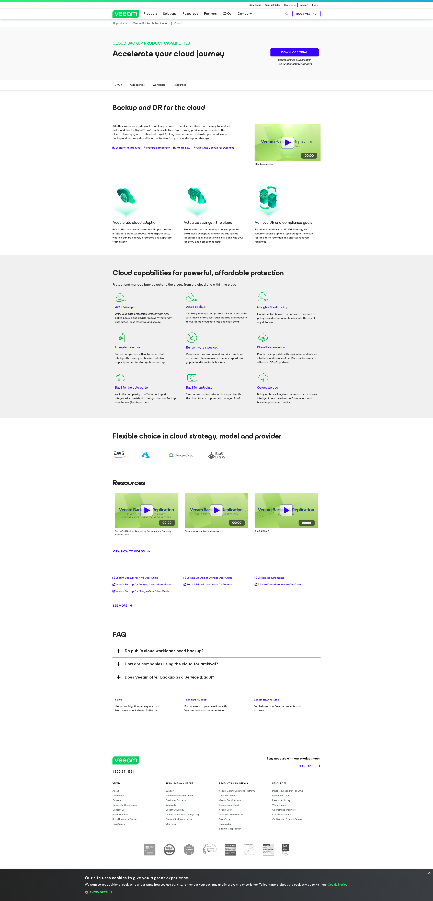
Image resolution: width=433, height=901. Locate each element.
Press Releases (120, 814)
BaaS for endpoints (199, 387)
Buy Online (290, 5)
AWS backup (124, 307)
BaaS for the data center (132, 387)
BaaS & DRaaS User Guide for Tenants (210, 585)
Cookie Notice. (338, 884)
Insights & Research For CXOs (287, 791)
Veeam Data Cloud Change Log (182, 814)
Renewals (171, 805)
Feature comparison (158, 148)
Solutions (169, 13)
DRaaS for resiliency (271, 347)
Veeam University (175, 810)
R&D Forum (171, 824)
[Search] (287, 14)
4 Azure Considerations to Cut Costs (279, 585)
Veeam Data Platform (230, 800)
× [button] (429, 873)
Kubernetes (225, 824)
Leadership (118, 796)
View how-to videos (129, 551)
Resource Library (281, 800)
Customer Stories (281, 814)
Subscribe (307, 766)
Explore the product (128, 148)
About (115, 791)
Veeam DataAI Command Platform (237, 791)
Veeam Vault (225, 810)
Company (244, 13)
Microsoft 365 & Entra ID (231, 814)
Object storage (267, 387)
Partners (210, 13)
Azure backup (195, 307)
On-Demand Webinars (284, 810)
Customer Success (176, 800)
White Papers (279, 805)
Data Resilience (227, 796)
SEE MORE (120, 605)
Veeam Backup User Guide (137, 578)
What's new (183, 148)
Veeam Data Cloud (229, 805)
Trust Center (119, 824)
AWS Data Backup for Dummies (215, 148)
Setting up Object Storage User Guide (209, 578)
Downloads (255, 5)
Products (150, 13)
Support (304, 5)
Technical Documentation (179, 796)
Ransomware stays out (202, 347)
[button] (216, 892)
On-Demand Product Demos (287, 819)
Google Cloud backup (272, 307)
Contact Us (118, 810)
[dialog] (216, 885)
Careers (116, 800)
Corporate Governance (124, 805)
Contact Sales (272, 5)
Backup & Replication (230, 829)
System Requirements (271, 578)
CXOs (227, 13)
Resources (190, 13)
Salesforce (225, 819)
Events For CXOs (280, 796)
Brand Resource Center (124, 819)
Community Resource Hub (179, 819)
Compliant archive (127, 347)
